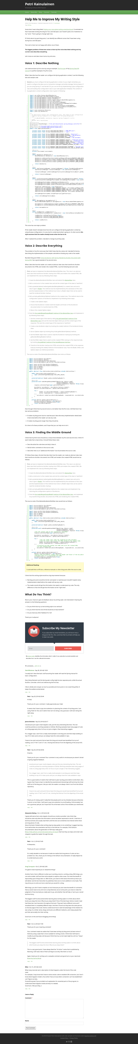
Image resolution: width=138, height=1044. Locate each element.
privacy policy (31, 656)
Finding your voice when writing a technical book (58, 29)
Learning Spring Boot (34, 958)
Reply (26, 692)
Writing (29, 25)
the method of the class (54, 313)
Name (27, 1021)
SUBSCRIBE (68, 648)
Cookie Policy (64, 1038)
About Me (34, 12)
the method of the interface (54, 342)
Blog (40, 12)
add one (37, 666)
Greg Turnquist (30, 866)
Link (29, 692)
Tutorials (54, 12)
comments (56, 23)
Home (27, 12)
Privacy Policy (74, 1038)
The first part (62, 68)
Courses (46, 12)
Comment (28, 998)
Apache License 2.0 (90, 1036)
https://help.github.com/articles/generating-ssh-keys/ (41, 832)
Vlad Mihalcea (29, 670)
